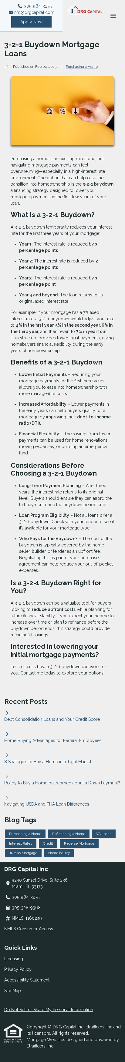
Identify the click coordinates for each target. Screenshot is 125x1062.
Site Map (12, 990)
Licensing (13, 958)
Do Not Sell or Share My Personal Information (48, 1009)
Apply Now (31, 21)
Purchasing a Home (82, 66)
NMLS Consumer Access (28, 928)
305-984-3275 (37, 6)
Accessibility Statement (26, 980)
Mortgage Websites (46, 1039)
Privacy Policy (18, 969)
